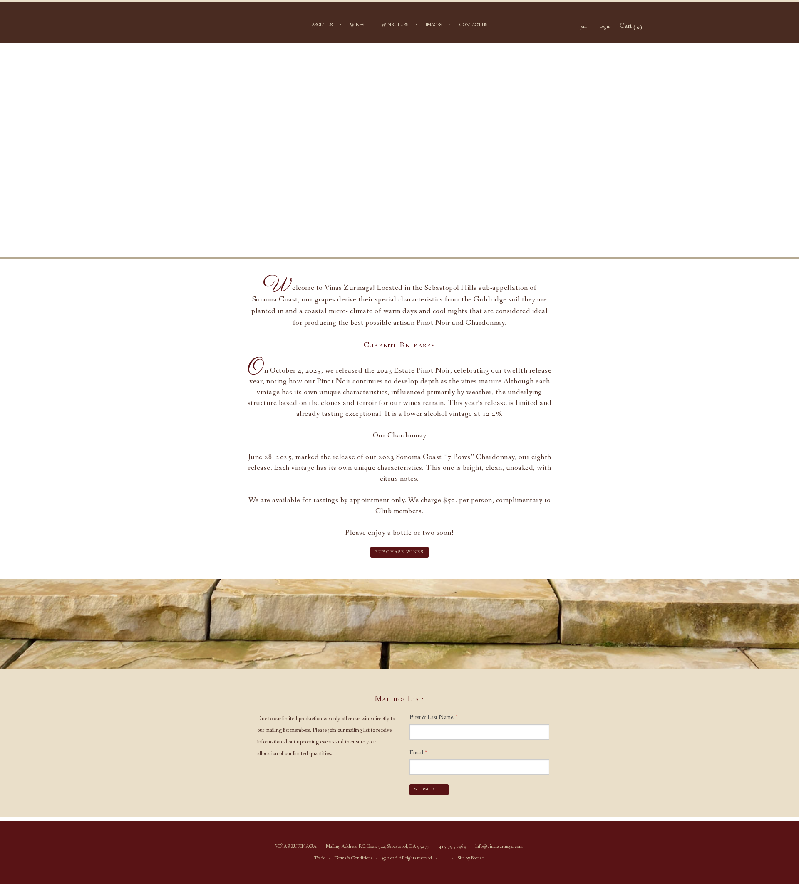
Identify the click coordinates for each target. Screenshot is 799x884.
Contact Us (473, 25)
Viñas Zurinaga (399, 150)
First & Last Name (431, 717)
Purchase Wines (399, 552)
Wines (357, 25)
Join (583, 27)
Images (434, 25)
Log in (605, 27)
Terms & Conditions (353, 858)
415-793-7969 (452, 846)
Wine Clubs (395, 25)
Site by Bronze (470, 858)
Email (416, 752)
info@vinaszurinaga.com (499, 846)
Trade (319, 858)
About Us (322, 25)
